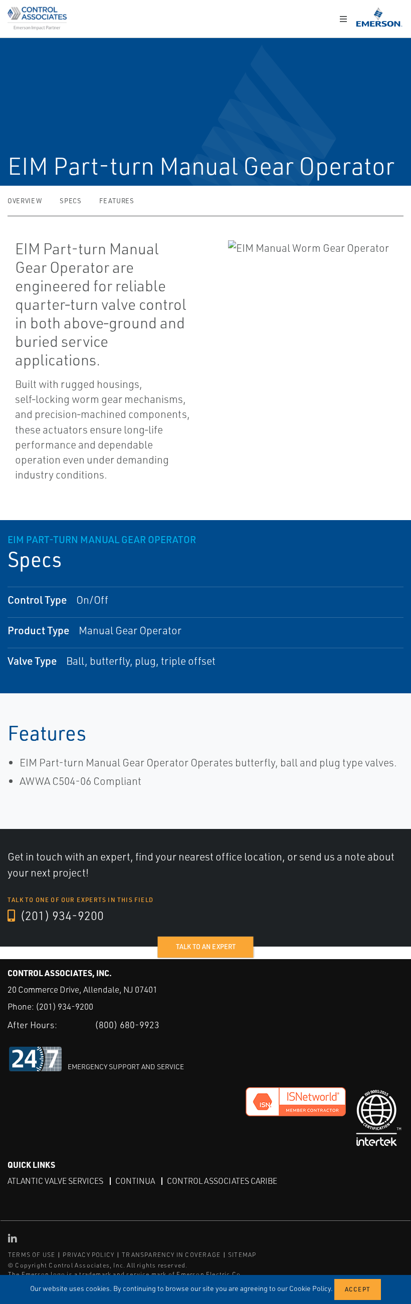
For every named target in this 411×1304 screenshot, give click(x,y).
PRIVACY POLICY (88, 1254)
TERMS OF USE (31, 1254)
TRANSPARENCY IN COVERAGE (171, 1254)
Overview (25, 201)
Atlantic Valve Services (55, 1181)
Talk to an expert (206, 947)
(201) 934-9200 (61, 915)
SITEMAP (242, 1254)
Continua (135, 1181)
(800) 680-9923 (127, 1024)
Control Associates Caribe (222, 1181)
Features (116, 201)
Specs (70, 201)
